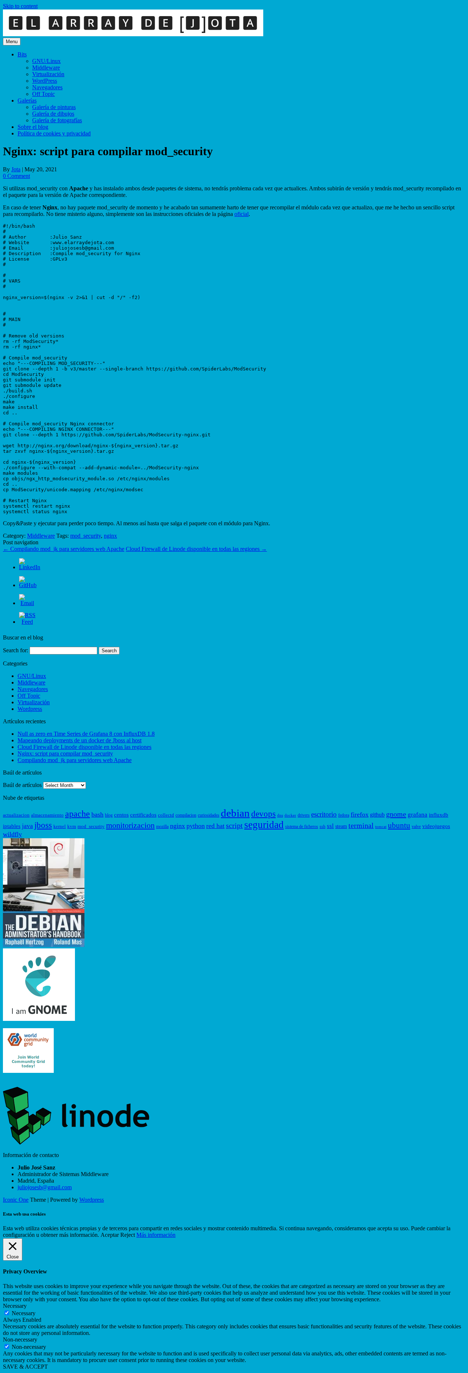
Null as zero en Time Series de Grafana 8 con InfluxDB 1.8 (86, 734)
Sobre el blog (33, 127)
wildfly (12, 834)
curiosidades (208, 815)
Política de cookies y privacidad (54, 133)
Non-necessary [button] (20, 1339)
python (195, 825)
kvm (71, 826)
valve (416, 826)
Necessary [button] (15, 1306)
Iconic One (16, 1200)
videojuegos (436, 826)
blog (109, 815)
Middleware (46, 67)
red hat (215, 825)
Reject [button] (127, 1235)
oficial (241, 214)
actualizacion (16, 815)
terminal (361, 825)
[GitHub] (28, 585)
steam (341, 826)
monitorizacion (130, 825)
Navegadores (47, 87)
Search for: (15, 650)
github (377, 815)
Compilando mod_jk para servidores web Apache (63, 549)
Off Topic (43, 94)
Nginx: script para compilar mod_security (65, 753)
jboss (43, 825)
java (27, 825)
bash (97, 814)
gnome (396, 814)
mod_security (85, 536)
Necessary (23, 1313)
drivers (304, 815)
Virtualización (48, 74)
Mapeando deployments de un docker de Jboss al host (79, 740)
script (234, 825)
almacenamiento (47, 815)
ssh (322, 826)
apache (77, 813)
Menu (12, 41)
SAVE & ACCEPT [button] (25, 1366)
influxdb (438, 815)
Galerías (27, 100)
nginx (110, 536)
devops (263, 813)
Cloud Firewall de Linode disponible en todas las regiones (196, 549)
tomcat (380, 827)
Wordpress (30, 709)
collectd (166, 815)
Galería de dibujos (53, 114)
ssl (330, 825)
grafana (417, 814)
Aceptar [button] (110, 1235)
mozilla (162, 826)
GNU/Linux (46, 61)
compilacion (186, 815)
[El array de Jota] (133, 34)
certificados (143, 815)
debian (235, 813)
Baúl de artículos (22, 785)
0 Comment (16, 176)
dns (280, 815)
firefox (360, 814)
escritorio (324, 814)
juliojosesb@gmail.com (45, 1187)
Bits (22, 54)
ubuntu (399, 825)
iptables (11, 826)
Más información (156, 1235)
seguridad (264, 824)
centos (121, 815)
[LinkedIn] (29, 567)
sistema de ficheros (301, 826)
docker (290, 815)
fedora (343, 815)
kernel (59, 826)
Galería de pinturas (54, 107)
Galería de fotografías (57, 120)
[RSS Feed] (27, 622)
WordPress (44, 81)
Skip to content (20, 6)
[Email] (27, 603)
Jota (15, 169)
